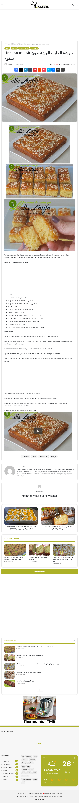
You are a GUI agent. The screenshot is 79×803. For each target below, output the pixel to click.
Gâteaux (14, 48)
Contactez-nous (57, 796)
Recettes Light (7, 767)
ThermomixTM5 (26, 779)
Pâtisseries (14, 44)
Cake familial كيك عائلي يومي (25, 681)
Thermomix (6, 764)
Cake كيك (24, 759)
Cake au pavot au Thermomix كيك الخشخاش (39, 558)
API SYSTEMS (57, 793)
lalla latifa (10, 64)
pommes (24, 769)
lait (35, 456)
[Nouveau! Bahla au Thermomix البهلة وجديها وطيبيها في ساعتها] (15, 550)
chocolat (32, 759)
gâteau (31, 763)
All (23, 756)
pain (23, 766)
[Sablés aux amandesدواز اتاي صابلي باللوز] (9, 675)
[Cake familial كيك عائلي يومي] (9, 683)
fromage (24, 763)
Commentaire (39, 571)
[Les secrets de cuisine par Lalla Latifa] (39, 4)
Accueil (8, 44)
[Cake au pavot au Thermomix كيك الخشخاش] (39, 550)
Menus (5, 770)
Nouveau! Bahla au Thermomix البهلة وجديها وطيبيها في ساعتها (14, 558)
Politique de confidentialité (43, 796)
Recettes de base (8, 773)
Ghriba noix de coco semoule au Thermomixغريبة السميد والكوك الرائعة (63, 559)
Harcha (26, 456)
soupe (29, 772)
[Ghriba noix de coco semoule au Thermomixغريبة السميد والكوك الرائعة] (64, 550)
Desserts (5, 776)
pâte (23, 772)
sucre (34, 772)
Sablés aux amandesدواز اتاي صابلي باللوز (28, 672)
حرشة (54, 456)
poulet (31, 769)
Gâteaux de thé (24, 48)
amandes (28, 756)
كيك (23, 782)
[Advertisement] (39, 24)
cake (35, 756)
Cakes (21, 44)
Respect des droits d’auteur (25, 796)
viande (35, 779)
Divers (5, 779)
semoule (44, 456)
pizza (28, 766)
